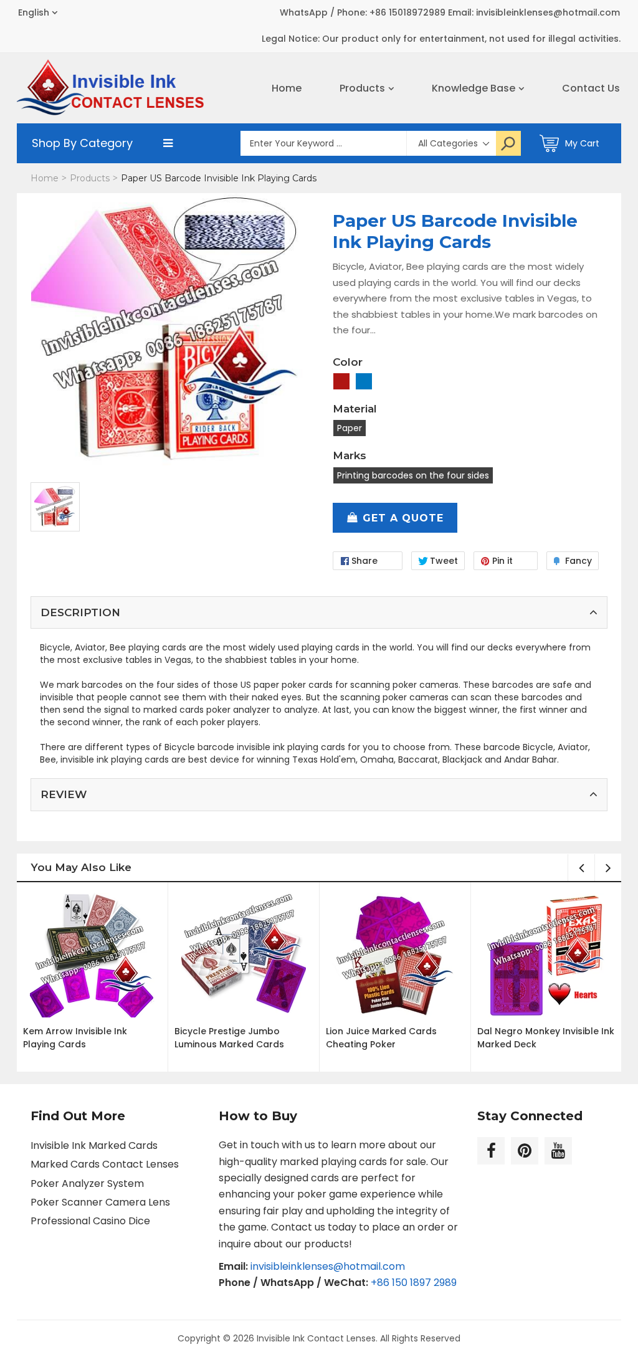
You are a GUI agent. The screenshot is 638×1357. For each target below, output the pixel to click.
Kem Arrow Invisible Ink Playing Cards (75, 1037)
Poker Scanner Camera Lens (100, 1202)
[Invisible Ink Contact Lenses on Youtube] (558, 1150)
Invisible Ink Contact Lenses (316, 1338)
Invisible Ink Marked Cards (94, 1145)
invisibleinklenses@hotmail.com (327, 1266)
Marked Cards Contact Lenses (105, 1164)
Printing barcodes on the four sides (413, 475)
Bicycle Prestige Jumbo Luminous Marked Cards (229, 1037)
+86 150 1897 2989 (414, 1282)
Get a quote (403, 518)
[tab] (319, 612)
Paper (349, 428)
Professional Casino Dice (90, 1221)
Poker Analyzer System (87, 1183)
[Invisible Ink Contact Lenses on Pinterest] (524, 1150)
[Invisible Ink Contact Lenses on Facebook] (491, 1150)
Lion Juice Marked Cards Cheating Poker (381, 1037)
